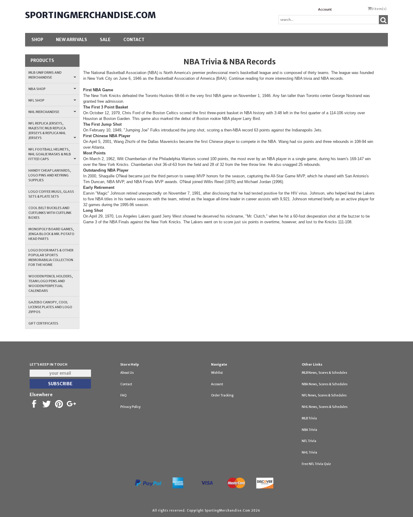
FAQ (123, 395)
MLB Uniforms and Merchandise (45, 74)
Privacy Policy (130, 407)
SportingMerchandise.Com (90, 15)
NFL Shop (36, 100)
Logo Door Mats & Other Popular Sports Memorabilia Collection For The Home (50, 257)
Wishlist (217, 373)
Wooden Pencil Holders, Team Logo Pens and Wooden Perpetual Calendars (50, 283)
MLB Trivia (309, 418)
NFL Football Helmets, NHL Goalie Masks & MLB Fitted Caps (49, 154)
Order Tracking (222, 395)
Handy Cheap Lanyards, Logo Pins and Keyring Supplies (49, 175)
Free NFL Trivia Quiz (316, 464)
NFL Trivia (309, 441)
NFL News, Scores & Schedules (324, 395)
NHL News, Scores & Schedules (324, 407)
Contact (134, 39)
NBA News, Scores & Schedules (324, 384)
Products (42, 60)
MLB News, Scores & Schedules (324, 373)
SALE (105, 39)
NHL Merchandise (43, 112)
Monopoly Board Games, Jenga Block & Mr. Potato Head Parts (51, 234)
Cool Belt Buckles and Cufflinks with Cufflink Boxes (49, 213)
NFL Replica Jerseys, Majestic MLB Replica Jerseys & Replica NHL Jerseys (47, 130)
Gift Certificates (43, 323)
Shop (37, 39)
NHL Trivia (309, 452)
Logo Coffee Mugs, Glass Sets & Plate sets (51, 194)
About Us (127, 373)
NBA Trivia (309, 430)
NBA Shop (37, 89)
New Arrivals (71, 39)
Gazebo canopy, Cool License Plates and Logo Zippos (50, 307)
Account (325, 9)
